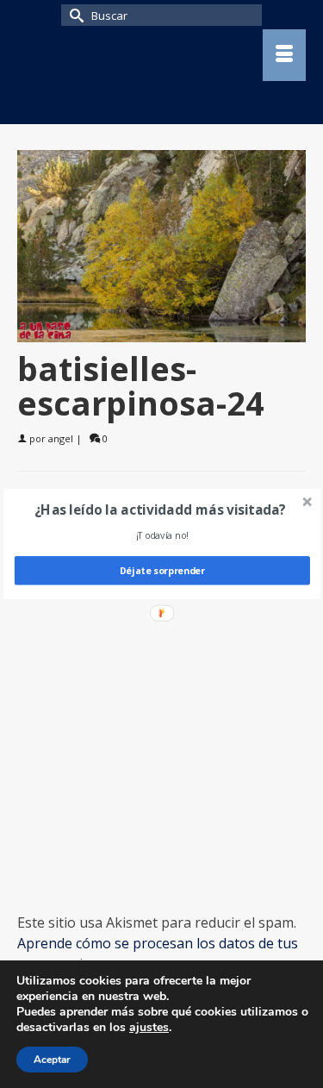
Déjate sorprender (161, 570)
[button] (159, 509)
